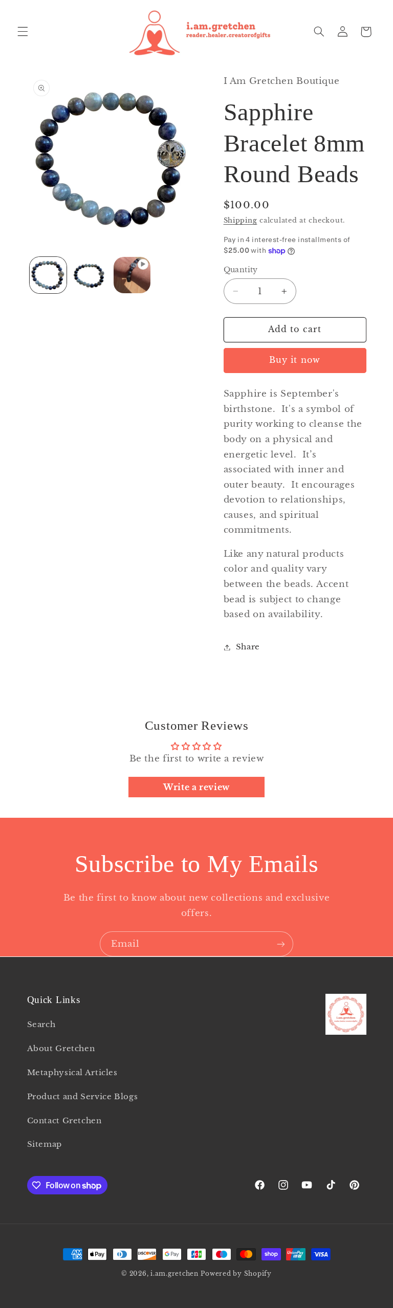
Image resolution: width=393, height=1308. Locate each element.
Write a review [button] (196, 787)
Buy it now (294, 360)
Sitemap (44, 1144)
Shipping (240, 220)
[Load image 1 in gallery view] (48, 275)
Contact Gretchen (64, 1120)
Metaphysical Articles (72, 1072)
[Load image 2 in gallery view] (90, 275)
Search (41, 1024)
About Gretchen (61, 1048)
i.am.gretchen (174, 1273)
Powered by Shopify (236, 1273)
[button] (22, 31)
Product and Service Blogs (82, 1096)
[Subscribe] (281, 943)
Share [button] (248, 646)
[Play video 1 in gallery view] (132, 275)
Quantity (241, 270)
